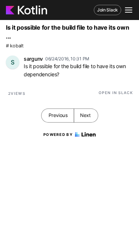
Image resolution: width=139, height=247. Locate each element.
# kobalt (15, 46)
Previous (58, 115)
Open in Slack (116, 92)
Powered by (58, 134)
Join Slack (107, 10)
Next (85, 115)
